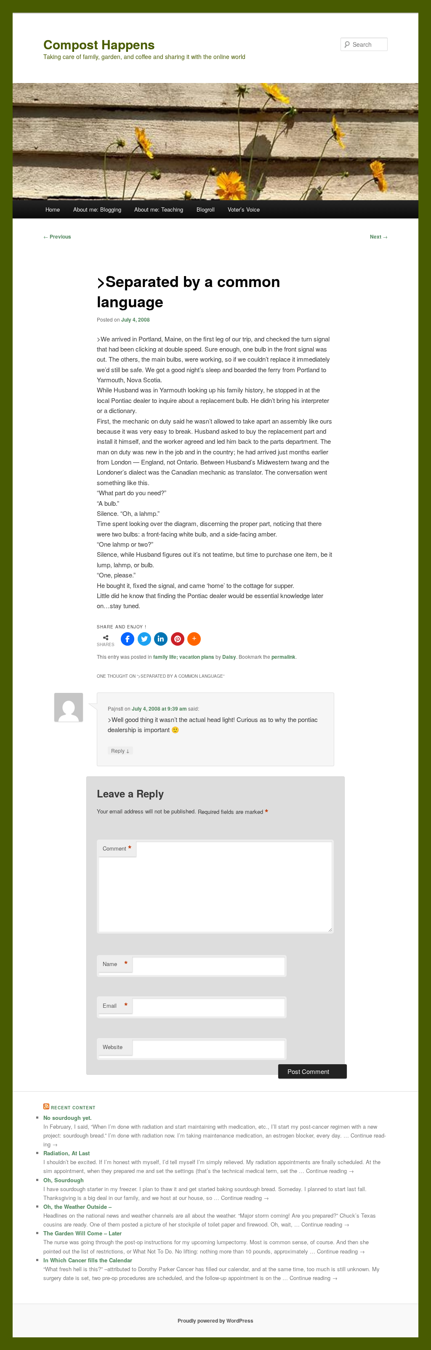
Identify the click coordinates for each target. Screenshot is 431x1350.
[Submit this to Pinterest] (177, 639)
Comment (117, 848)
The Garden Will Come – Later (82, 1233)
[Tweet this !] (144, 639)
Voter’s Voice (244, 209)
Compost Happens (99, 44)
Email (115, 1005)
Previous (57, 236)
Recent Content (73, 1108)
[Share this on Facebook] (127, 639)
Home (52, 209)
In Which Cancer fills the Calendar (87, 1260)
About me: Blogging (97, 209)
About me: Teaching (158, 209)
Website (112, 1047)
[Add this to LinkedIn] (161, 639)
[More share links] (194, 639)
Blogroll (206, 209)
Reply (120, 750)
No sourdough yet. (67, 1118)
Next (379, 236)
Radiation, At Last (66, 1153)
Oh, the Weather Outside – (77, 1206)
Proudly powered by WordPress (215, 1320)
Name (115, 964)
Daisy (229, 656)
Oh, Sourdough (63, 1180)
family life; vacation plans (183, 656)
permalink (283, 656)
